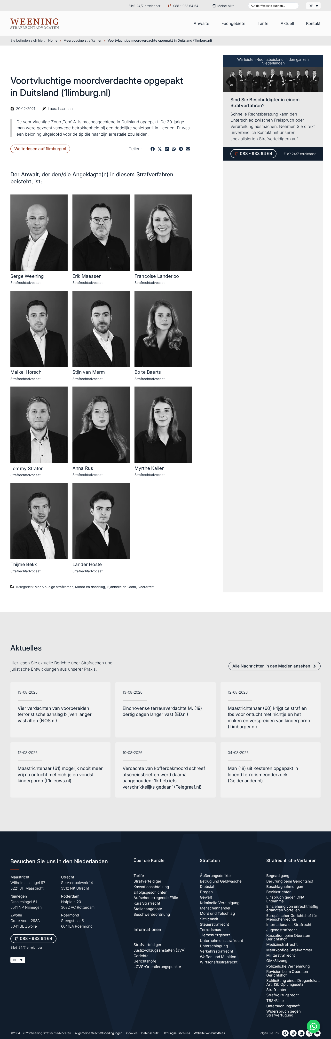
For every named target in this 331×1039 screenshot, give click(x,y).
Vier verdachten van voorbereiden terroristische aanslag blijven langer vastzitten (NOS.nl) (55, 714)
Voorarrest (146, 587)
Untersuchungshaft (283, 1006)
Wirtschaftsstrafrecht (218, 962)
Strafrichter (276, 989)
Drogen (206, 892)
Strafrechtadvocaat (25, 283)
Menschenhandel (215, 908)
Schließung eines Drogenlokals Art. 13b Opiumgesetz (293, 982)
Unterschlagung (214, 946)
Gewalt (206, 897)
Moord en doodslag (90, 587)
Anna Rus (82, 468)
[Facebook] (285, 1033)
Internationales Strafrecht (288, 924)
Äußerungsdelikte (215, 875)
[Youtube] (317, 1033)
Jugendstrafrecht (281, 930)
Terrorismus (210, 929)
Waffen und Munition (218, 956)
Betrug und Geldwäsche (221, 881)
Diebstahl (208, 886)
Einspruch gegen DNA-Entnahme (286, 899)
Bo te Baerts (147, 372)
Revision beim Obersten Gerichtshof (287, 973)
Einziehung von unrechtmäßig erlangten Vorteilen (292, 908)
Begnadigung (277, 875)
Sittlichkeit (209, 919)
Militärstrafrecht (280, 955)
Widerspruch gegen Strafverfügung (283, 1013)
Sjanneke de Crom (121, 587)
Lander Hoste (87, 564)
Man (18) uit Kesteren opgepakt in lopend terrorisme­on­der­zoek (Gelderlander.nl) (263, 774)
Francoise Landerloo (156, 276)
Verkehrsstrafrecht (216, 951)
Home (52, 40)
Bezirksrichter (278, 892)
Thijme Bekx (23, 564)
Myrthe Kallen (149, 468)
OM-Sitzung (276, 960)
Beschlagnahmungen (284, 886)
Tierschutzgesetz (215, 935)
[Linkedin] (301, 1033)
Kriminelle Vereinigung (219, 902)
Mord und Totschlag (217, 913)
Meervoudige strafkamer (82, 40)
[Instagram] (293, 1033)
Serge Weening (27, 276)
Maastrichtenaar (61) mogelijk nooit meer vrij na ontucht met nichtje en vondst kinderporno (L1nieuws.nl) (60, 774)
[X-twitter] (309, 1033)
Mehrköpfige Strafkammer (289, 950)
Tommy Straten (27, 468)
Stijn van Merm (88, 372)
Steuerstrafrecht (214, 924)
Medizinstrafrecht (282, 944)
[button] (152, 148)
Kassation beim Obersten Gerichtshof (288, 937)
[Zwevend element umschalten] (313, 1026)
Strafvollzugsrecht (282, 995)
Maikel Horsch (26, 372)
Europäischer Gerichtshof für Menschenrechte (291, 917)
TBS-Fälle (275, 1000)
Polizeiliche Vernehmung (288, 966)
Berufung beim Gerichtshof (290, 881)
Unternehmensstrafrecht (221, 940)
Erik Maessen (87, 276)
